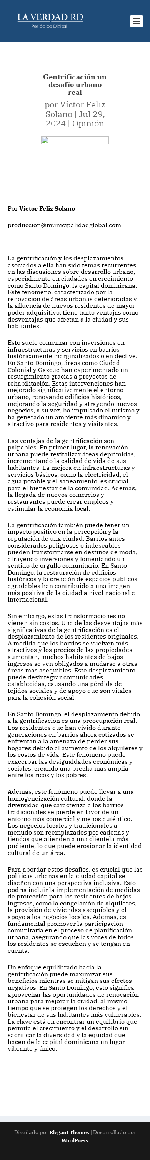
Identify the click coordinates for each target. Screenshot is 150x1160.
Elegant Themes (69, 1132)
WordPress (75, 1140)
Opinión (88, 123)
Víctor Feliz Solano (75, 109)
